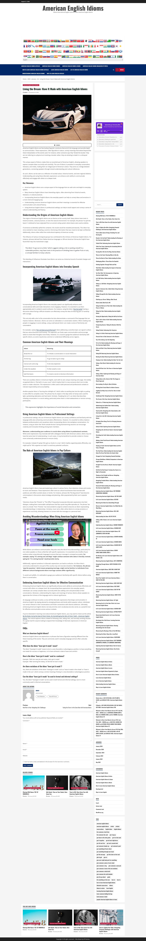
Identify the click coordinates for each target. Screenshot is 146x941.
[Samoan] (117, 50)
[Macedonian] (48, 50)
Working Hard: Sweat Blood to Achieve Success (107, 387)
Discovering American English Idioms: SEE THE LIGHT (109, 496)
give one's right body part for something (107, 860)
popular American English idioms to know (107, 899)
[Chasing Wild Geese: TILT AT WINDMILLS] (34, 783)
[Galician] (33, 45)
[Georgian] (37, 45)
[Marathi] (71, 50)
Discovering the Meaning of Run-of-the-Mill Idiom (108, 631)
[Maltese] (63, 50)
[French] (25, 45)
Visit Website (41, 696)
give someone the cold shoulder (105, 874)
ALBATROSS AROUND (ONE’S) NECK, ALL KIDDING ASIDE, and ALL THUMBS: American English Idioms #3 (109, 715)
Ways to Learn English (101, 792)
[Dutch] (101, 40)
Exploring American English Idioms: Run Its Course (108, 646)
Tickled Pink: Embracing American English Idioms (108, 243)
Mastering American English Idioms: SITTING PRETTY (109, 612)
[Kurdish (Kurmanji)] (120, 45)
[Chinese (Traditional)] (82, 40)
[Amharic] (33, 40)
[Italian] (94, 45)
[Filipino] (117, 40)
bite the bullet (77, 309)
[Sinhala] (41, 55)
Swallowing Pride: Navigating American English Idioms (109, 396)
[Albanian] (29, 40)
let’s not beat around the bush (46, 330)
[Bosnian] (60, 40)
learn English (109, 888)
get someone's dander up (103, 846)
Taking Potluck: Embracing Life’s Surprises (106, 330)
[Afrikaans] (25, 40)
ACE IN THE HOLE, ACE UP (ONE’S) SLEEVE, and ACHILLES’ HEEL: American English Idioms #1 (109, 700)
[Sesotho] (29, 55)
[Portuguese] (101, 50)
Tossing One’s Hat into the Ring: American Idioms (108, 252)
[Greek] (44, 45)
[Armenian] (41, 40)
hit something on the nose (103, 880)
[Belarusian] (52, 40)
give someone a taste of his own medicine (107, 868)
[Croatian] (90, 40)
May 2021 (98, 762)
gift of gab (99, 857)
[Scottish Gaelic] (120, 50)
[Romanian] (109, 50)
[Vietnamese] (101, 55)
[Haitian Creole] (52, 45)
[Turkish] (86, 55)
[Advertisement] (73, 24)
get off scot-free (101, 843)
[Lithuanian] (41, 50)
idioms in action (101, 888)
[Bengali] (56, 40)
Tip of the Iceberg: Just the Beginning (105, 340)
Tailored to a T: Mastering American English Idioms (108, 402)
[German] (41, 45)
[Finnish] (120, 40)
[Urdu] (94, 55)
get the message (101, 854)
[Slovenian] (48, 55)
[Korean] (117, 45)
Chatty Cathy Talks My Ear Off (103, 303)
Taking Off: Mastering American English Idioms (107, 353)
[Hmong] (71, 45)
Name (25, 743)
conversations (100, 829)
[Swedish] (67, 55)
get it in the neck (116, 838)
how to (118, 880)
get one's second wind (112, 843)
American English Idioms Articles (30, 66)
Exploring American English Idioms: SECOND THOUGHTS (109, 525)
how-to (113, 880)
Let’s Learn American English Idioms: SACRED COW (108, 609)
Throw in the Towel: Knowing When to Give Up (107, 255)
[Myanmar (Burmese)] (79, 50)
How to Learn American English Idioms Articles (35, 70)
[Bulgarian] (63, 40)
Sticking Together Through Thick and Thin (106, 264)
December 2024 (100, 749)
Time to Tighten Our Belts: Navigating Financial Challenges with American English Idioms (109, 929)
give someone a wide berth (103, 871)
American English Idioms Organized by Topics (95, 66)
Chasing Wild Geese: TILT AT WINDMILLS (30, 793)
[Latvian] (37, 50)
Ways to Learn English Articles (55, 73)
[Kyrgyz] (25, 50)
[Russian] (113, 50)
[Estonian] (113, 40)
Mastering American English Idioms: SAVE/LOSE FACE (109, 583)
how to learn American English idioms (106, 883)
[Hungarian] (75, 45)
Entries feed (99, 806)
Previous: (34, 706)
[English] (105, 40)
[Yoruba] (117, 55)
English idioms (117, 829)
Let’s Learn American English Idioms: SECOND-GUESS (109, 542)
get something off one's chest (104, 849)
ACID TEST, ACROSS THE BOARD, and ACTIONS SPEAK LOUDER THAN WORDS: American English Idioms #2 (109, 724)
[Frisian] (29, 45)
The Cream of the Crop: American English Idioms (108, 399)
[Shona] (33, 55)
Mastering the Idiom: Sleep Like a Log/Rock (107, 634)
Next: (77, 706)
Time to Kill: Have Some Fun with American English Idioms (79, 793)
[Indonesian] (86, 45)
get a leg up (113, 835)
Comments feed (100, 809)
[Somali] (52, 55)
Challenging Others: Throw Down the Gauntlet (107, 261)
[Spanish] (56, 55)
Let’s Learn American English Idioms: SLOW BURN (108, 637)
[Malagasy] (52, 50)
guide (108, 877)
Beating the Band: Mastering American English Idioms (109, 357)
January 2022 (99, 759)
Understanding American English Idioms (33, 73)
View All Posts (53, 696)
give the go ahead (101, 877)
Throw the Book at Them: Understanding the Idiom (108, 258)
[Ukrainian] (90, 55)
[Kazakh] (109, 45)
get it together (100, 840)
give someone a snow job (115, 866)
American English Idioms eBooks (51, 66)
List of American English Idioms (79, 70)
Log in (97, 803)
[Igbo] (82, 45)
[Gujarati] (48, 45)
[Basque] (48, 40)
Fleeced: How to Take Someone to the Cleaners (107, 336)
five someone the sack (102, 835)
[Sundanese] (60, 55)
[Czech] (94, 40)
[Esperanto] (109, 40)
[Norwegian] (86, 50)
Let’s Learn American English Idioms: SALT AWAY (108, 586)
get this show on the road (113, 854)
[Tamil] (75, 55)
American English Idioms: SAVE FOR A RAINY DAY (108, 569)
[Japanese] (98, 45)
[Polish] (98, 50)
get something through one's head (105, 852)
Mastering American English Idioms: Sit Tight (107, 600)
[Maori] (67, 50)
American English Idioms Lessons (71, 66)
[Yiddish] (113, 55)
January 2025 (99, 746)
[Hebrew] (63, 45)
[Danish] (98, 40)
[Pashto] (90, 50)
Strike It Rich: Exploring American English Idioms (108, 426)
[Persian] (94, 50)
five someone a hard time (103, 832)
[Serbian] (25, 55)
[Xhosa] (109, 55)
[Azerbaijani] (44, 40)
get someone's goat (116, 846)
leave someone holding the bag (104, 894)
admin (26, 92)
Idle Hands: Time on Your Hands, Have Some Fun (56, 793)
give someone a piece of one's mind (105, 863)
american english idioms (103, 823)
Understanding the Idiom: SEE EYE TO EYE (106, 516)
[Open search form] (113, 69)
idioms (111, 885)
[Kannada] (105, 45)
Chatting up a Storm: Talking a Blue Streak (106, 299)
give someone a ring (102, 866)
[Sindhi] (37, 55)
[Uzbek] (98, 55)
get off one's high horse (112, 840)
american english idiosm (103, 826)
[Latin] (33, 50)
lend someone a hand (102, 897)
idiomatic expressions (102, 885)
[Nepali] (82, 50)
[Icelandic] (79, 45)
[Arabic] (37, 40)
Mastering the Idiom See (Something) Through (107, 503)
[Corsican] (86, 40)
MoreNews (78, 939)
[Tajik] (71, 55)
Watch (122, 70)
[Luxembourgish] (44, 50)
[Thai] (82, 55)
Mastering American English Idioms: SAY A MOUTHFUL (109, 561)
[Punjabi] (105, 50)
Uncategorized (99, 789)
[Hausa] (56, 45)
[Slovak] (44, 55)
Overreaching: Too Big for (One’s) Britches (106, 384)
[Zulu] (120, 55)
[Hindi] (67, 45)
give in (105, 857)
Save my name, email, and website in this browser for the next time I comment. (47, 762)
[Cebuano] (71, 40)
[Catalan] (67, 40)
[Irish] (90, 45)
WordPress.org (99, 812)
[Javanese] (101, 45)
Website (25, 756)
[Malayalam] (60, 50)
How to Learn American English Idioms (105, 786)
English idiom (109, 829)
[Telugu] (79, 55)
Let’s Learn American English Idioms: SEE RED (107, 499)
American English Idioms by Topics (104, 779)
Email (25, 749)
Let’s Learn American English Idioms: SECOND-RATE (108, 528)
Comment (26, 721)
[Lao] (29, 50)
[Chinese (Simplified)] (79, 40)
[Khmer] (113, 45)
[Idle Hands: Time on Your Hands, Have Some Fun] (57, 783)
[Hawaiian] (60, 45)
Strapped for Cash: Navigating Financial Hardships (108, 456)
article (112, 826)
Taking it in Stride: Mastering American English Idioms (109, 333)
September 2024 (100, 753)
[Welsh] (105, 55)
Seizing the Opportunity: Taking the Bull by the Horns (109, 316)
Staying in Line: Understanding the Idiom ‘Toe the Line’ (109, 360)
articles (117, 826)
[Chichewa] (75, 40)
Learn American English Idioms (59, 70)
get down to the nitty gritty (103, 838)
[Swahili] (63, 55)
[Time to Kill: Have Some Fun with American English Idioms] (80, 783)
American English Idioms (73, 7)
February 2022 (99, 756)
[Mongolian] (75, 50)
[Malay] (56, 50)
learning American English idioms (105, 891)
